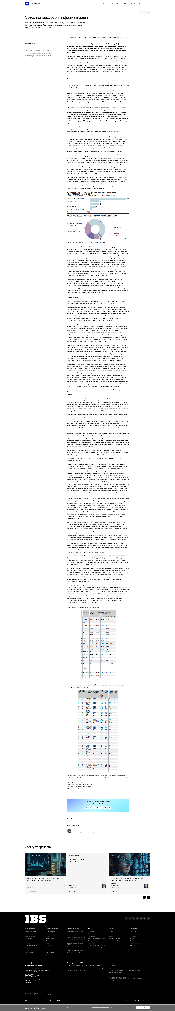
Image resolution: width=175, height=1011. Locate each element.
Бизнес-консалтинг (29, 933)
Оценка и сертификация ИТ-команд (75, 950)
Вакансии (90, 933)
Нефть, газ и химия (50, 938)
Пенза (91, 968)
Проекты (111, 931)
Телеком (48, 943)
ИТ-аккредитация (113, 965)
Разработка (27, 940)
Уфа (80, 970)
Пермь (96, 968)
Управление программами (31, 931)
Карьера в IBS (91, 931)
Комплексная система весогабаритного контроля (76, 944)
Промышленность (50, 940)
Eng (125, 3)
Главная (27, 12)
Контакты (102, 3)
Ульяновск (75, 970)
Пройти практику (92, 943)
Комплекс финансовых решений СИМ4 (76, 937)
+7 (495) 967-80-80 (135, 3)
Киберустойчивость (29, 952)
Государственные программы (53, 933)
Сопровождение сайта (131, 1000)
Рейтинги (132, 938)
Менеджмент (133, 933)
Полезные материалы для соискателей (97, 950)
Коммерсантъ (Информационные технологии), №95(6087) (110, 37)
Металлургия (49, 936)
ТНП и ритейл (49, 945)
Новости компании (37, 12)
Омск (87, 968)
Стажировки (91, 940)
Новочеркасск (80, 968)
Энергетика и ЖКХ (50, 952)
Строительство (49, 954)
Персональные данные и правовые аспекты (119, 968)
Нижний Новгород (71, 968)
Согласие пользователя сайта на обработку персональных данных (124, 970)
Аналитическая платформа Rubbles (75, 931)
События (111, 936)
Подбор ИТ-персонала (30, 950)
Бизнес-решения (28, 938)
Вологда (98, 965)
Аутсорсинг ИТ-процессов (31, 945)
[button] (144, 897)
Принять (143, 1007)
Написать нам (114, 3)
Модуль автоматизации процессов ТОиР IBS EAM (76, 940)
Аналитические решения (30, 936)
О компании (133, 931)
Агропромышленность (51, 931)
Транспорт (48, 947)
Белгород (84, 965)
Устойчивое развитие (30, 954)
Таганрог (102, 968)
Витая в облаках (29, 47)
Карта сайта (112, 980)
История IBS (133, 936)
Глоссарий (111, 975)
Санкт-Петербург (76, 965)
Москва (68, 965)
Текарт (140, 1000)
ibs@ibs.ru (30, 982)
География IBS (91, 936)
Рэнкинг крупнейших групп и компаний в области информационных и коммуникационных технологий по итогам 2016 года (39, 55)
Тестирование (28, 943)
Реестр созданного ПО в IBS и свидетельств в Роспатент (74, 953)
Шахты (84, 970)
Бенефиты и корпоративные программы (97, 938)
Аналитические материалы (115, 938)
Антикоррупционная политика (116, 972)
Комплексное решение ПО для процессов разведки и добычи (76, 947)
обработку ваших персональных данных (100, 1007)
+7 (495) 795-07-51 (42, 979)
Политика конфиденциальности (123, 978)
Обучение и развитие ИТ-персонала (33, 947)
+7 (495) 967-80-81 (32, 980)
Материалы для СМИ (114, 940)
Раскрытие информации (135, 943)
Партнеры (132, 940)
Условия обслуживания (137, 978)
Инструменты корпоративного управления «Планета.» (77, 934)
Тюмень (69, 970)
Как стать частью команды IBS (95, 947)
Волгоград (91, 965)
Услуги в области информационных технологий (38, 50)
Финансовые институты (51, 950)
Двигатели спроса (30, 43)
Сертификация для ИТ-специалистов (96, 945)
